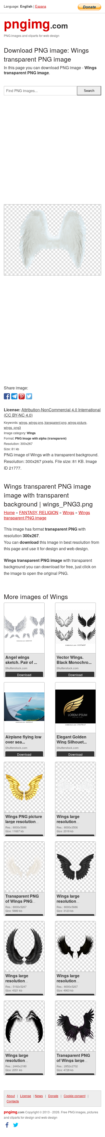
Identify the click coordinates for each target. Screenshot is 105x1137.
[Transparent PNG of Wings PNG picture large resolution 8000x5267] (24, 867)
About (11, 1096)
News (39, 1096)
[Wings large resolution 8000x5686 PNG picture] (75, 867)
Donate (53, 1096)
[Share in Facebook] (7, 396)
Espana (40, 6)
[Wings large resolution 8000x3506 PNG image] (75, 787)
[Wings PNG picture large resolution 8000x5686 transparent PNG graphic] (24, 787)
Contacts (13, 1101)
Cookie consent (74, 1096)
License (25, 1096)
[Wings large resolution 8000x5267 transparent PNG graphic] (75, 946)
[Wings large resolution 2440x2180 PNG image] (24, 1026)
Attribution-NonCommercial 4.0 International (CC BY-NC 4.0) (52, 412)
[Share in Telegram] (14, 396)
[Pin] (22, 396)
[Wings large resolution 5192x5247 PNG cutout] (24, 946)
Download (24, 675)
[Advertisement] (52, 151)
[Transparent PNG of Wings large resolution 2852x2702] (75, 1026)
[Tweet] (29, 396)
